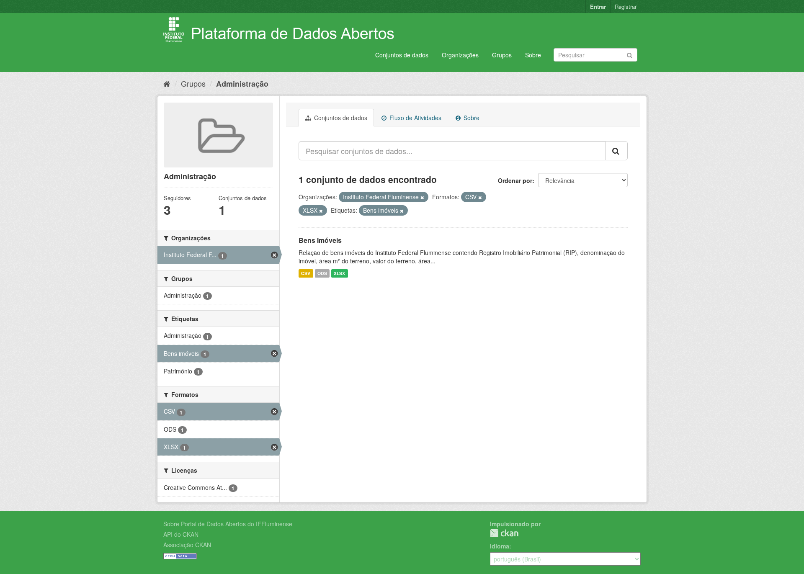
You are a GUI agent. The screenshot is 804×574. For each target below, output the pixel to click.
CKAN (504, 533)
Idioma (499, 546)
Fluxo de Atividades (414, 117)
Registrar (625, 6)
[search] (616, 150)
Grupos (502, 55)
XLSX (339, 273)
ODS (322, 273)
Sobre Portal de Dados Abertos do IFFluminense (227, 524)
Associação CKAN (187, 545)
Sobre (533, 55)
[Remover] (422, 197)
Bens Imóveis (320, 240)
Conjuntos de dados (401, 55)
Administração (242, 83)
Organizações (460, 55)
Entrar (598, 6)
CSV (305, 273)
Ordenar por (515, 180)
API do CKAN (180, 534)
